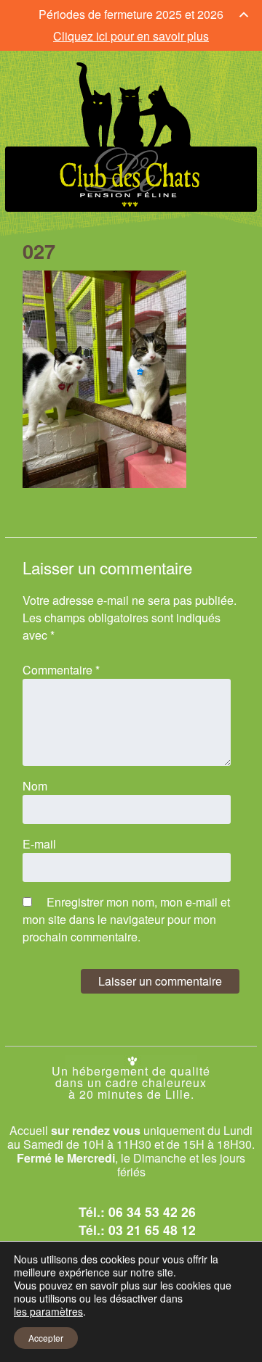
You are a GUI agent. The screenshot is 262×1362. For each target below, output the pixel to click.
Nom (35, 785)
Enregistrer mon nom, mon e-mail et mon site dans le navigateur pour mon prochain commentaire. (126, 919)
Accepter (45, 1338)
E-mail (39, 843)
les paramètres (48, 1311)
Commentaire (61, 669)
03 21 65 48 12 (152, 1230)
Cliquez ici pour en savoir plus (131, 36)
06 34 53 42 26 (152, 1211)
